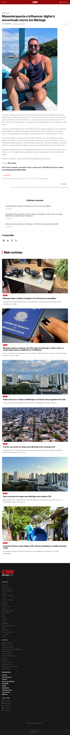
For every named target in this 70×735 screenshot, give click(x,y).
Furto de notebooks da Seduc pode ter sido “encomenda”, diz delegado (25, 178)
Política (4, 621)
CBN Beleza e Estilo (7, 647)
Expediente (5, 688)
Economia (5, 602)
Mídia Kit (4, 694)
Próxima (63, 184)
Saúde (4, 627)
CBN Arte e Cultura (7, 645)
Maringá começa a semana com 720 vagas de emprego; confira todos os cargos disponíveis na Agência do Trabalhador (34, 215)
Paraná (4, 617)
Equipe (4, 685)
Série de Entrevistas (7, 632)
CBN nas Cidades (7, 589)
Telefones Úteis (7, 690)
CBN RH (4, 658)
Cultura (4, 597)
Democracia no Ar (7, 662)
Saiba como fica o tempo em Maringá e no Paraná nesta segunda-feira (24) (32, 224)
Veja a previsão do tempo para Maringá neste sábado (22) (27, 496)
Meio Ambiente (6, 612)
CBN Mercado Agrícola (8, 655)
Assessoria (5, 585)
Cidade (5, 295)
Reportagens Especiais (8, 625)
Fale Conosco (6, 692)
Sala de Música (6, 668)
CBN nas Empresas (7, 591)
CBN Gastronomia (7, 653)
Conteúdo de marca (7, 595)
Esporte (4, 608)
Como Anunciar (7, 677)
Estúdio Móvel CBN (7, 610)
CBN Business (6, 587)
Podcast (4, 619)
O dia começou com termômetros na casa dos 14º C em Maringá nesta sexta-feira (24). (30, 403)
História (4, 679)
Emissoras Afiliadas (8, 681)
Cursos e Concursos (7, 600)
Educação (5, 604)
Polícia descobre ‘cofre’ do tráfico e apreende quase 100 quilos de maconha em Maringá (39, 187)
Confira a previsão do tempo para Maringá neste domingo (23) (29, 447)
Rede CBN (5, 623)
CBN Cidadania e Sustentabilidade (11, 649)
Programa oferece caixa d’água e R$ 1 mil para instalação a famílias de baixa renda (34, 547)
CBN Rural (5, 660)
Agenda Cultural (6, 643)
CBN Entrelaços (6, 651)
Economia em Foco (7, 664)
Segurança (5, 630)
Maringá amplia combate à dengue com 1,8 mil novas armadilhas (28, 206)
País (3, 615)
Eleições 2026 (6, 606)
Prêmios (4, 675)
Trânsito (4, 636)
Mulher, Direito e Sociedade (10, 666)
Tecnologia (5, 634)
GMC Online (12, 163)
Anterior (7, 175)
